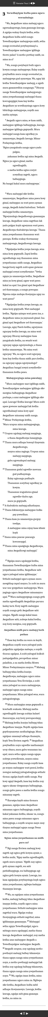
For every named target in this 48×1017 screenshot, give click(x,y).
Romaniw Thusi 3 (23, 3)
